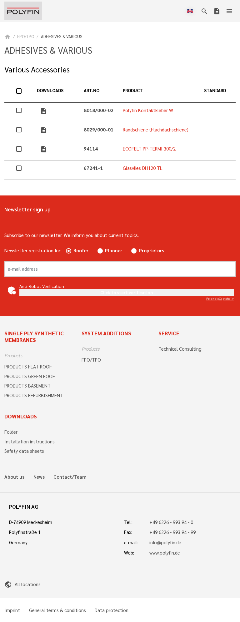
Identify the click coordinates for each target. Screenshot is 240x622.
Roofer (80, 250)
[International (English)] (191, 11)
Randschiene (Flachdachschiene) (155, 129)
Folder (11, 432)
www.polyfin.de (164, 553)
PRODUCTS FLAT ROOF (28, 366)
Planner (113, 250)
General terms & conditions (57, 610)
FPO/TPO (25, 36)
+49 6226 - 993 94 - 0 (171, 522)
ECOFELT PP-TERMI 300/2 (149, 149)
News (39, 477)
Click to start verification (126, 292)
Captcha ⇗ (220, 298)
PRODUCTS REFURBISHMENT (33, 395)
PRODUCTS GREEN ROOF (29, 376)
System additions (106, 333)
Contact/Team (70, 477)
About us (14, 477)
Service (168, 333)
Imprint (12, 610)
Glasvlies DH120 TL (142, 168)
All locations (22, 584)
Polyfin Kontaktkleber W (148, 110)
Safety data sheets (24, 451)
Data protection (111, 610)
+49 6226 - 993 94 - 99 (172, 532)
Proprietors (151, 250)
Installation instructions (29, 441)
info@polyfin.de (165, 542)
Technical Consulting (180, 349)
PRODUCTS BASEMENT (27, 386)
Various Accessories (37, 69)
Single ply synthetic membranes (34, 336)
